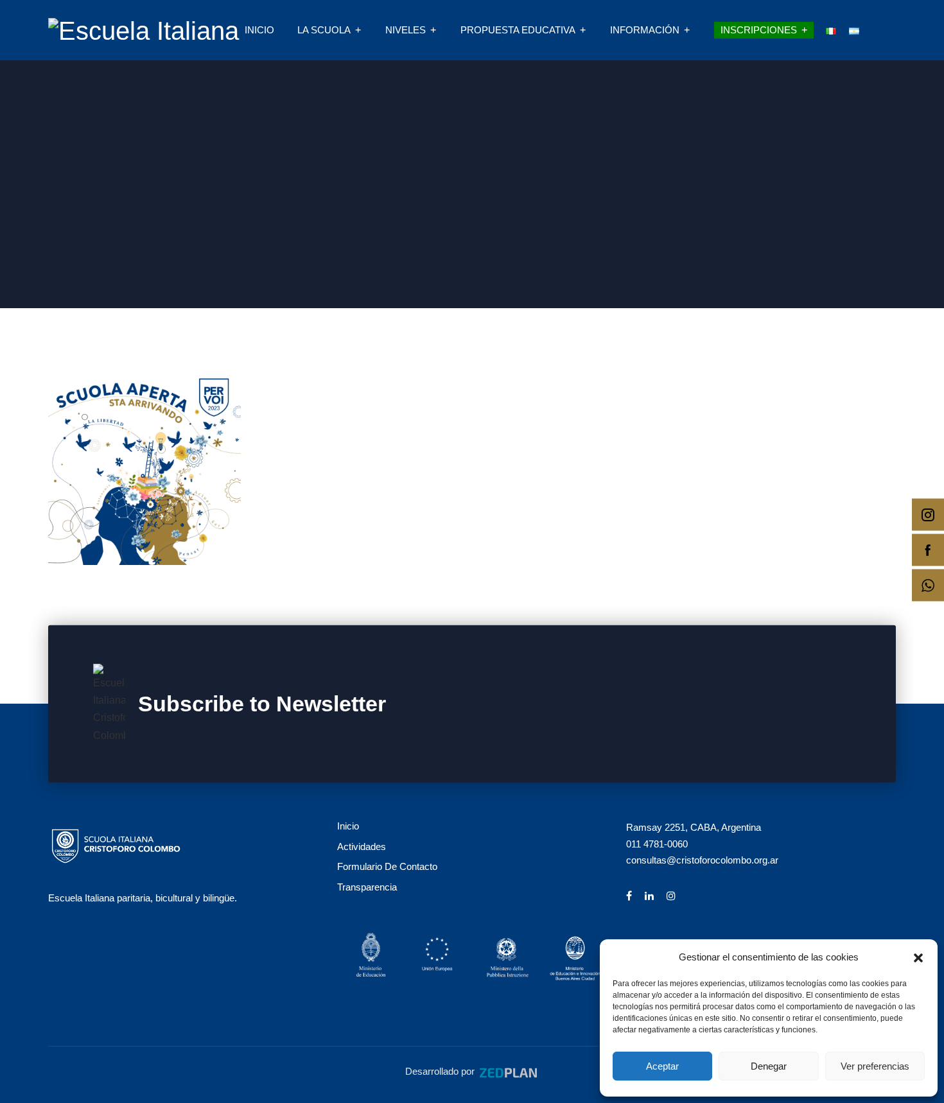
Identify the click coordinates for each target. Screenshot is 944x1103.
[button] (918, 956)
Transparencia (367, 887)
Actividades (361, 846)
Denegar (769, 1066)
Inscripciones (759, 29)
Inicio (259, 29)
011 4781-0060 (657, 843)
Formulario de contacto (387, 866)
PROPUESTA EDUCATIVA (517, 29)
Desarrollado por (441, 1071)
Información (644, 29)
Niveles (405, 29)
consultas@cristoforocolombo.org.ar (702, 860)
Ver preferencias (875, 1066)
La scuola (324, 29)
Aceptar (662, 1066)
